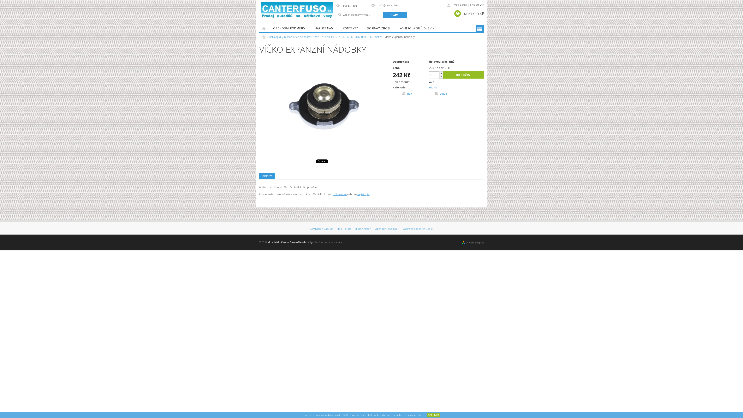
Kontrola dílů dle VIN (417, 28)
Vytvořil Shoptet (475, 242)
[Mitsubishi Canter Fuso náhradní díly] (297, 10)
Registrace (477, 5)
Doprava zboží (378, 28)
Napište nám (324, 28)
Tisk (409, 93)
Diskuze (267, 176)
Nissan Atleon (363, 229)
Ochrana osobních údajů (418, 229)
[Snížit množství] (441, 77)
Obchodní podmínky (289, 28)
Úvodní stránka (264, 28)
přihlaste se (340, 194)
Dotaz (443, 93)
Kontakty (350, 28)
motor (433, 87)
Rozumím (433, 415)
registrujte (363, 194)
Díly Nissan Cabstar (321, 229)
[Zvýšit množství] (441, 73)
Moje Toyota (344, 229)
